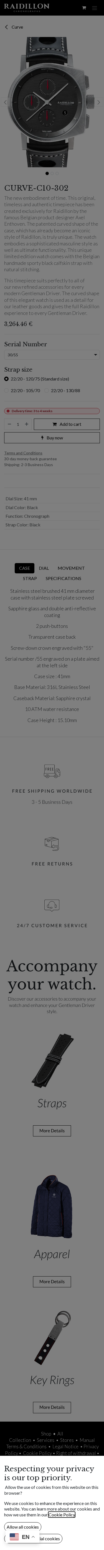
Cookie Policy (62, 1514)
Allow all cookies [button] (23, 1526)
